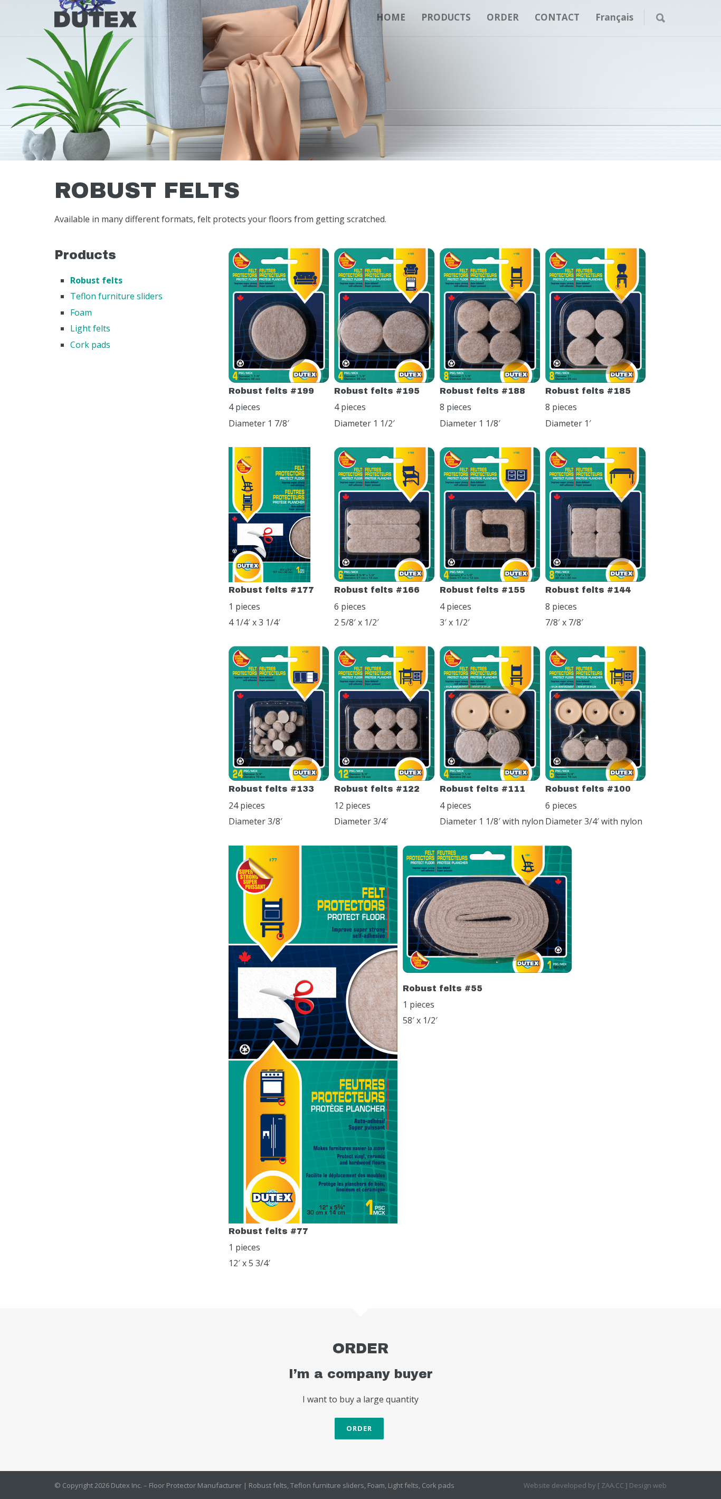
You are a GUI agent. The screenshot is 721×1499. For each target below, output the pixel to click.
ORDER (503, 17)
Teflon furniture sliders (116, 296)
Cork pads (90, 344)
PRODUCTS (446, 17)
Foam (81, 312)
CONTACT (557, 17)
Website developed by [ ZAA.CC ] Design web (595, 1485)
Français (614, 17)
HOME (390, 17)
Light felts (90, 328)
